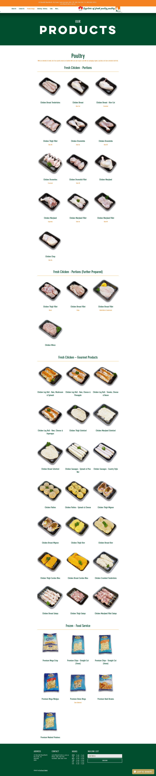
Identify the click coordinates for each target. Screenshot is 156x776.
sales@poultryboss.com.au (67, 4)
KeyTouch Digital (43, 770)
